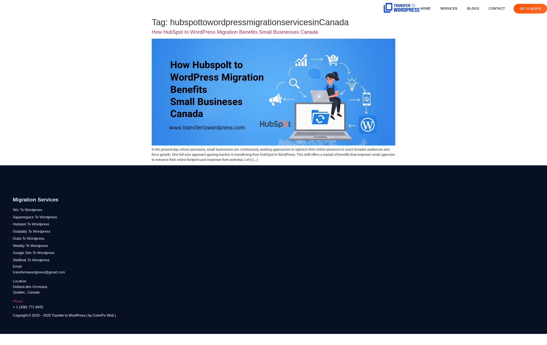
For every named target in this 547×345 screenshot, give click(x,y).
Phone (18, 301)
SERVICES (448, 8)
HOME (426, 8)
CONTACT (497, 8)
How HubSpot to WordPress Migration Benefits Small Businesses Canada (235, 32)
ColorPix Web (103, 315)
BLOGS (473, 8)
